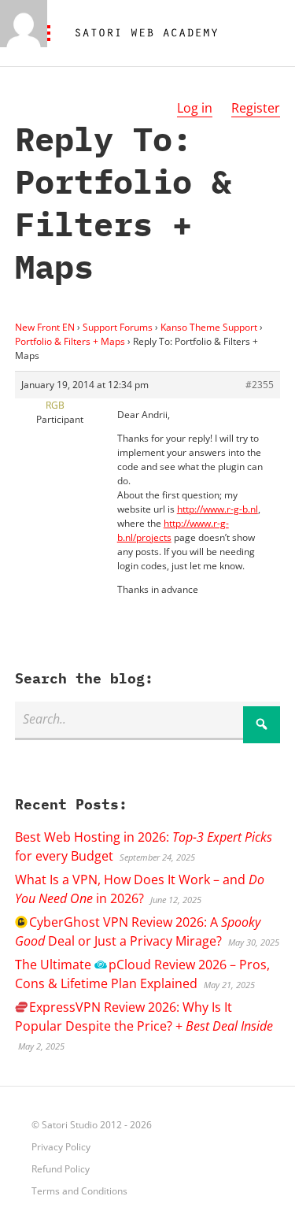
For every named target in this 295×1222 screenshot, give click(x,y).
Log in (194, 108)
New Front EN (45, 327)
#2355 (259, 384)
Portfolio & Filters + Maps (70, 341)
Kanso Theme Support (208, 327)
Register (255, 108)
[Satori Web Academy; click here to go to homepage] (140, 33)
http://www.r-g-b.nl (217, 509)
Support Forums (118, 327)
